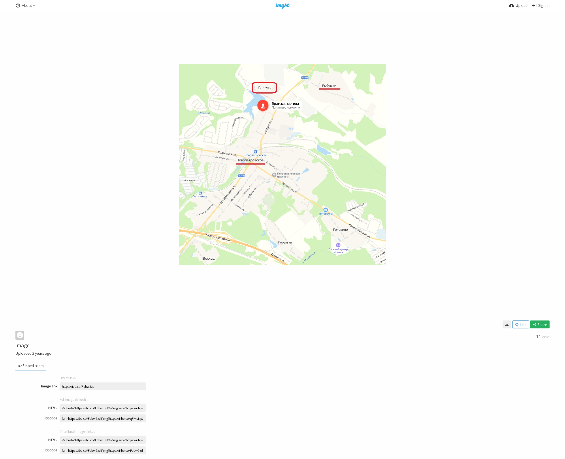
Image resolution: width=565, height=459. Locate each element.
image (22, 345)
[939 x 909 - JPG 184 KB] (507, 324)
